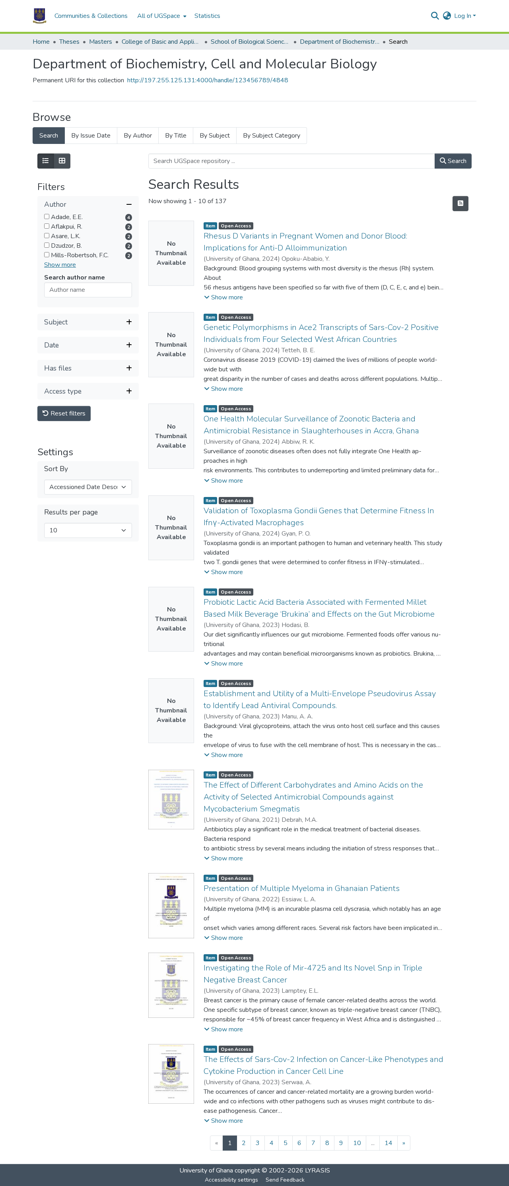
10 (357, 1143)
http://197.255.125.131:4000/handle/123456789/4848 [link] (207, 80)
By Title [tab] (176, 135)
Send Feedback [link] (285, 1180)
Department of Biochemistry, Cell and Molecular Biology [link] (339, 41)
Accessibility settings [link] (231, 1180)
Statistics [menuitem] (207, 16)
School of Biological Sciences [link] (250, 41)
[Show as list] (45, 161)
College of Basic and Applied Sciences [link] (161, 41)
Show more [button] (60, 264)
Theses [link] (69, 41)
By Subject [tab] (215, 135)
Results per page (71, 512)
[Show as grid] (62, 161)
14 (388, 1143)
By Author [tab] (138, 135)
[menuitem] (161, 16)
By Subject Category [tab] (271, 135)
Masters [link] (100, 41)
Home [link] (41, 41)
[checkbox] (46, 216)
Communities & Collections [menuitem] (91, 16)
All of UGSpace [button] (158, 16)
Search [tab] (48, 135)
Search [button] (456, 161)
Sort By (56, 469)
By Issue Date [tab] (91, 135)
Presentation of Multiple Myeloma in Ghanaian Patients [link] (302, 888)
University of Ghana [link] (206, 1170)
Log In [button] (463, 16)
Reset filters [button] (67, 413)
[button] (40, 16)
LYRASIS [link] (317, 1170)
